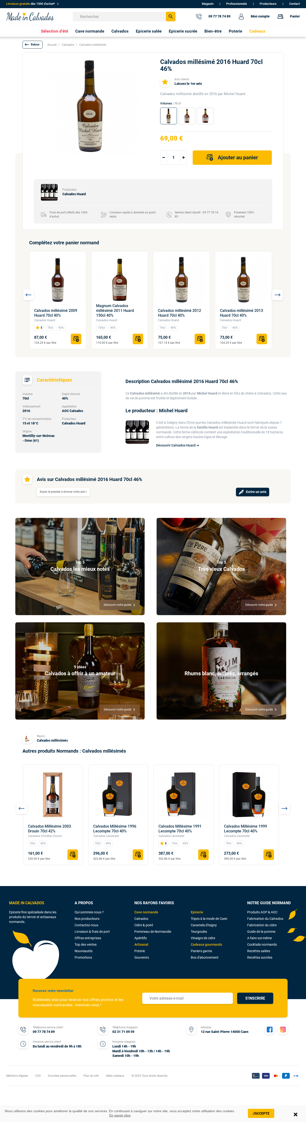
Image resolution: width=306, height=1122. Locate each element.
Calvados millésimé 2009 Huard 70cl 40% (55, 313)
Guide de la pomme (261, 931)
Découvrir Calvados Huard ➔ (177, 445)
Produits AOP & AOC (262, 912)
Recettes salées (258, 951)
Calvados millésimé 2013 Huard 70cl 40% (241, 313)
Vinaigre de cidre (203, 938)
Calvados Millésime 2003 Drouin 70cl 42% (49, 828)
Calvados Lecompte (106, 836)
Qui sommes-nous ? (89, 912)
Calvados (141, 919)
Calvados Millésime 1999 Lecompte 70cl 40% (245, 828)
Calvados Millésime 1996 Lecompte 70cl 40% (114, 828)
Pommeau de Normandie (152, 931)
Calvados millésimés (52, 740)
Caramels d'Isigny (204, 925)
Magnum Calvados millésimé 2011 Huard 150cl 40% (115, 310)
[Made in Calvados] (30, 16)
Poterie (139, 951)
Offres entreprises (88, 938)
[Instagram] (283, 1029)
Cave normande (146, 912)
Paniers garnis (201, 951)
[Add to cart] (76, 339)
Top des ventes (86, 944)
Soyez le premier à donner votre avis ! (63, 491)
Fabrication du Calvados (265, 919)
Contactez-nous (86, 925)
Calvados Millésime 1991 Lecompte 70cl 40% (180, 828)
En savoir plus (120, 1115)
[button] (32, 45)
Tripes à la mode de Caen (209, 919)
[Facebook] (269, 1029)
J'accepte (261, 1113)
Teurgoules (199, 931)
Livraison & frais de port (92, 931)
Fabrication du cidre (262, 925)
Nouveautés (84, 951)
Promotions (83, 957)
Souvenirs (141, 957)
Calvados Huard (44, 320)
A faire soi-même (259, 938)
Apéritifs (140, 938)
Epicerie (197, 912)
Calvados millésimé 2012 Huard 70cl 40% (179, 313)
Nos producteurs (87, 919)
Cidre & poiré (143, 925)
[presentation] (28, 294)
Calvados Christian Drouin (45, 836)
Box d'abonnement (205, 957)
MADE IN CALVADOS (26, 903)
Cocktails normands (262, 944)
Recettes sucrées (259, 957)
